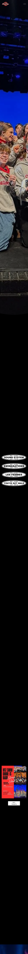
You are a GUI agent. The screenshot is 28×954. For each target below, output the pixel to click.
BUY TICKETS (14, 803)
